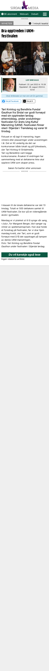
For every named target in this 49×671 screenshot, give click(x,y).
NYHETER (7, 23)
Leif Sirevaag (32, 80)
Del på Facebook (12, 101)
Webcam (24, 14)
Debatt (34, 14)
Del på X (30, 101)
